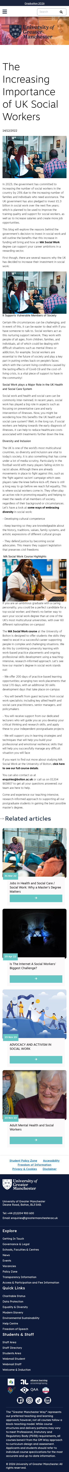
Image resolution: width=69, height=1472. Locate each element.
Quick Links (14, 1288)
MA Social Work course (22, 631)
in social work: (22, 512)
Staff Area (9, 1342)
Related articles (28, 819)
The (5, 631)
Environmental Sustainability (21, 1318)
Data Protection (13, 1301)
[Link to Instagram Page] (30, 1401)
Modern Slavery (13, 1312)
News (6, 1255)
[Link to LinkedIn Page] (48, 1401)
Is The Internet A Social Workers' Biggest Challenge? (33, 966)
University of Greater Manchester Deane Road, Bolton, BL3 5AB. (24, 1203)
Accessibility (51, 1160)
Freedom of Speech (15, 1329)
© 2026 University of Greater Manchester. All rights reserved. (34, 1465)
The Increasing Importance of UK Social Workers (30, 93)
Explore (10, 1231)
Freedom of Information (34, 1164)
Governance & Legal (16, 1244)
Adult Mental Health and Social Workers (32, 1127)
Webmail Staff (12, 1364)
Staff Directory (12, 1347)
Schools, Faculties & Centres (21, 1249)
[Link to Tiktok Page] (39, 1401)
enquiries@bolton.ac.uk (18, 779)
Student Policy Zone (23, 1160)
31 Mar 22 (10, 876)
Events (7, 1260)
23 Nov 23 (11, 1037)
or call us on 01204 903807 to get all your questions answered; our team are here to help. (32, 783)
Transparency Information (19, 1277)
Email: (30, 1218)
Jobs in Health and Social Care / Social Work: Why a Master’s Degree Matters (35, 887)
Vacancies (9, 1266)
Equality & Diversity (15, 1307)
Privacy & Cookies (24, 1169)
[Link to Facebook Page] (21, 1401)
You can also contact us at (19, 775)
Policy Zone (10, 1271)
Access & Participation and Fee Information (31, 1282)
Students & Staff (18, 1334)
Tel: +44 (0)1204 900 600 (18, 1213)
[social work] (34, 292)
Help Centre (10, 1323)
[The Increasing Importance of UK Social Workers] (34, 157)
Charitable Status (14, 1296)
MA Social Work (50, 242)
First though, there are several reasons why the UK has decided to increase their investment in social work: (34, 262)
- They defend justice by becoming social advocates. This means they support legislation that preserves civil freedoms (32, 545)
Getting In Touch (13, 1238)
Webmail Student (14, 1358)
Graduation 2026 (35, 3)
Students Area (12, 1353)
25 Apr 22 (10, 956)
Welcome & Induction (17, 1369)
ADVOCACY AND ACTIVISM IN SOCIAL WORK (30, 1047)
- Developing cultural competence (24, 519)
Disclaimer (50, 1169)
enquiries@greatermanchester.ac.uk (34, 1218)
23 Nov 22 (11, 1118)
